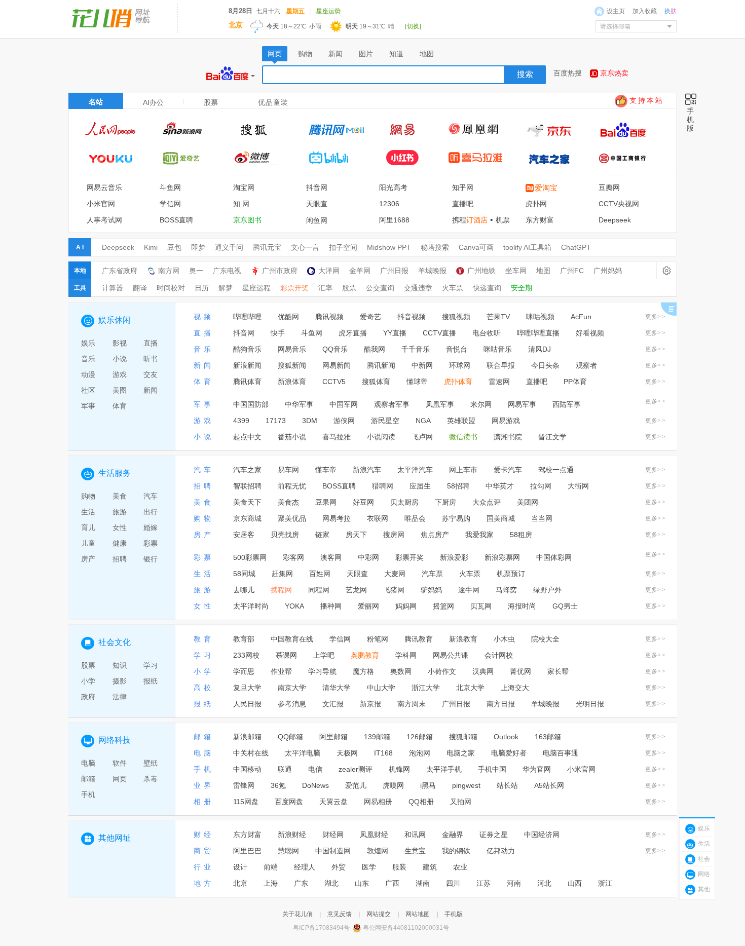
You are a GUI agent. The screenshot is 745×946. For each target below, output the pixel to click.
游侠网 (344, 421)
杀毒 (150, 779)
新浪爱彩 (454, 557)
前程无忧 (292, 486)
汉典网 (483, 671)
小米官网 (101, 204)
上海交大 (515, 688)
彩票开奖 (294, 288)
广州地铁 (481, 271)
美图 (120, 390)
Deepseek (615, 220)
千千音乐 (415, 349)
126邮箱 (419, 737)
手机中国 (492, 769)
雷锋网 (243, 785)
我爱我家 (479, 535)
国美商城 (501, 518)
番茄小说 (292, 437)
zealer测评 (355, 769)
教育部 (243, 639)
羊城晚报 (432, 271)
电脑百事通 (560, 753)
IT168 (383, 753)
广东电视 (227, 271)
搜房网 (393, 535)
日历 (202, 288)
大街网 (578, 486)
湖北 (331, 883)
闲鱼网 (316, 220)
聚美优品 (292, 518)
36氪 (278, 785)
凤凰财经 (374, 834)
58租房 (521, 535)
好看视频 (590, 333)
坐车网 (516, 271)
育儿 (88, 527)
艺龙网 (356, 590)
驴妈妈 (431, 590)
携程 (470, 220)
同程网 (318, 590)
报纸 (150, 681)
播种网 (331, 606)
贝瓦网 (481, 606)
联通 (285, 769)
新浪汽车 (367, 470)
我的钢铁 (456, 851)
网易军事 (522, 404)
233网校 (246, 655)
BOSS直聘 (176, 220)
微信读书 (463, 437)
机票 (503, 220)
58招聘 (458, 486)
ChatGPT (576, 247)
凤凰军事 (440, 404)
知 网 (241, 204)
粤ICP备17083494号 (321, 927)
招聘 (120, 559)
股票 (349, 288)
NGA (423, 421)
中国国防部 (251, 404)
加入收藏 (644, 11)
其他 (704, 889)
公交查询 (380, 288)
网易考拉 (336, 518)
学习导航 (322, 671)
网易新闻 (336, 365)
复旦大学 (247, 688)
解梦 (225, 288)
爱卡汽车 (508, 470)
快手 (278, 333)
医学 (369, 867)
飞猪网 (393, 590)
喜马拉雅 (336, 437)
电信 (315, 769)
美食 (120, 496)
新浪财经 (292, 834)
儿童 (88, 543)
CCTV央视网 (619, 204)
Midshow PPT (389, 247)
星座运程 (256, 288)
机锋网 (399, 769)
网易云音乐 (104, 187)
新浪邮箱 (247, 737)
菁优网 (520, 671)
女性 (120, 527)
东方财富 (540, 220)
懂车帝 (326, 470)
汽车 (150, 496)
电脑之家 (460, 753)
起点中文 (247, 437)
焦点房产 (435, 535)
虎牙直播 (353, 333)
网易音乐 (292, 349)
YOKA (294, 606)
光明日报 (590, 704)
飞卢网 (422, 437)
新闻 (150, 390)
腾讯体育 (247, 381)
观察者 (586, 365)
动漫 (88, 374)
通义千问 (229, 247)
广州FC (572, 271)
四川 (453, 883)
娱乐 (88, 343)
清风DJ (539, 349)
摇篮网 (443, 606)
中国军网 (343, 404)
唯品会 (415, 518)
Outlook (506, 737)
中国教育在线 (292, 639)
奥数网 (401, 671)
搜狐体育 (376, 381)
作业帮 (281, 671)
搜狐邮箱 (463, 737)
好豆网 (363, 502)
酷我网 (374, 349)
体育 (120, 406)
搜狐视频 (456, 317)
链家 (322, 535)
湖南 (423, 883)
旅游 (120, 512)
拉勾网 (540, 486)
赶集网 (282, 574)
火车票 (452, 288)
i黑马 (428, 785)
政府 (88, 697)
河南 (514, 883)
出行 (150, 512)
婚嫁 (150, 527)
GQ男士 (565, 606)
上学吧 (323, 655)
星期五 (295, 11)
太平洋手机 (444, 769)
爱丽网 (368, 606)
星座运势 (328, 11)
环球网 (459, 365)
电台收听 (486, 333)
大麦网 (394, 574)
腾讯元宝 (267, 247)
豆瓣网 (609, 187)
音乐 (88, 359)
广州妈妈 (607, 271)
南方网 (168, 271)
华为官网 (537, 769)
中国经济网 (542, 834)
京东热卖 (614, 73)
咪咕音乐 (497, 349)
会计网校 (499, 655)
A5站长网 (549, 785)
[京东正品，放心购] (554, 129)
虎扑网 (536, 204)
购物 (88, 496)
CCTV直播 (439, 333)
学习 (150, 665)
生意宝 (415, 851)
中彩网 (368, 557)
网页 (120, 779)
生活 (88, 512)
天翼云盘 (333, 802)
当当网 (541, 518)
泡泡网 (419, 753)
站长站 (507, 785)
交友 (150, 374)
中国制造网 (333, 851)
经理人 (304, 867)
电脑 (88, 763)
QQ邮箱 (290, 737)
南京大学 (292, 688)
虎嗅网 (393, 785)
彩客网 (293, 557)
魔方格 (363, 671)
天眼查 (316, 204)
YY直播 (394, 333)
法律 (120, 697)
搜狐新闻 (292, 365)
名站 (96, 102)
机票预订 (511, 574)
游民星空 (385, 421)
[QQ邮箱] (355, 130)
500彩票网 (250, 557)
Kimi (151, 247)
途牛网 (468, 590)
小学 (88, 681)
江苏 (483, 883)
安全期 (521, 288)
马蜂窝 (506, 590)
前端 (271, 867)
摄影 (120, 681)
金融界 (452, 834)
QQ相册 (421, 802)
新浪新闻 (247, 365)
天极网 (347, 753)
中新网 (422, 365)
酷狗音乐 (247, 349)
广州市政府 (279, 271)
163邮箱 (548, 737)
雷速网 (499, 381)
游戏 (120, 374)
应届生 (420, 486)
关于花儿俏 (297, 914)
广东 (301, 883)
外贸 (338, 867)
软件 (120, 763)
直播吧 (462, 204)
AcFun (581, 317)
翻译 (140, 288)
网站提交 (378, 914)
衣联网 (377, 518)
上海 (271, 883)
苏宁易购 (456, 518)
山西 (575, 883)
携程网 (281, 590)
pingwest (466, 785)
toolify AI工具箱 (527, 247)
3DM (309, 421)
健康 (120, 543)
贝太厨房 (404, 502)
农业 (460, 867)
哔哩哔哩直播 (538, 333)
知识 (120, 665)
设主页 (616, 11)
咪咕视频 (540, 317)
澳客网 (331, 557)
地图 (543, 271)
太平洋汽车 (415, 470)
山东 (362, 883)
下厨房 (445, 502)
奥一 (196, 271)
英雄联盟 (461, 421)
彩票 (150, 543)
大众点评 (486, 502)
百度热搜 (567, 73)
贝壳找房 (285, 535)
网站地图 (417, 914)
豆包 (174, 247)
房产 (88, 559)
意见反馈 (339, 914)
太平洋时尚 (251, 606)
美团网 (527, 502)
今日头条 (545, 365)
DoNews (315, 785)
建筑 (430, 867)
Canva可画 (476, 247)
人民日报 (247, 704)
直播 (150, 343)
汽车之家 (247, 470)
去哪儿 (243, 590)
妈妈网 (406, 606)
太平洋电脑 (302, 753)
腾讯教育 (418, 639)
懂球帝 (417, 381)
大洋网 (329, 271)
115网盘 (245, 802)
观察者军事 (391, 404)
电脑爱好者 (509, 753)
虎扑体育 (458, 381)
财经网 (333, 834)
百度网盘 (289, 802)
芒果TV (498, 317)
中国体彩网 (554, 557)
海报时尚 (522, 606)
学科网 (406, 655)
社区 (88, 390)
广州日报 (394, 271)
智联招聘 (247, 486)
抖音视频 (411, 317)
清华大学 (336, 688)
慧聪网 (288, 851)
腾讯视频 (329, 317)
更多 (655, 316)
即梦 (198, 247)
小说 (120, 359)
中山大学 (381, 688)
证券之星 (493, 834)
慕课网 (286, 655)
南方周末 (411, 704)
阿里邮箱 (333, 737)
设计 (240, 867)
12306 (389, 204)
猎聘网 (382, 486)
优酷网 (288, 317)
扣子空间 (343, 247)
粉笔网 (377, 639)
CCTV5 (334, 381)
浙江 (605, 883)
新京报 (370, 704)
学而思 (243, 671)
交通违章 (418, 288)
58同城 (244, 574)
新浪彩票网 (502, 557)
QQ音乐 (335, 349)
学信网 (170, 204)
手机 (88, 794)
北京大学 (470, 688)
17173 (276, 421)
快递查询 (487, 288)
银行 (150, 559)
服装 (399, 867)
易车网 (288, 470)
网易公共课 (450, 655)
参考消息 (292, 704)
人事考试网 (104, 220)
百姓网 (319, 574)
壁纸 (150, 763)
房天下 (356, 535)
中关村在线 (251, 753)
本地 (80, 270)
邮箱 (88, 779)
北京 (240, 883)
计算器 (112, 288)
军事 (88, 406)
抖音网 (316, 187)
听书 (150, 359)
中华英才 (500, 486)
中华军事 (299, 404)
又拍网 (460, 802)
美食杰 (288, 502)
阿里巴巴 (247, 851)
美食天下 (247, 502)
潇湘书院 (508, 437)
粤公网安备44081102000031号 (406, 927)
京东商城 (247, 518)
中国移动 (247, 769)
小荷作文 (442, 671)
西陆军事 (566, 404)
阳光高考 (393, 187)
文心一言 (305, 247)
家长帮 (558, 671)
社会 (704, 858)
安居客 (243, 535)
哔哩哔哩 (247, 317)
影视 (120, 343)
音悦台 (456, 349)
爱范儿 (355, 785)
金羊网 (359, 271)
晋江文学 (552, 437)
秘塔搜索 (435, 247)
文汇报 (333, 704)
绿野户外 (547, 590)
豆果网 (326, 502)
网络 (704, 874)
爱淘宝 (546, 188)
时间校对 (171, 288)
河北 (544, 883)
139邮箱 (377, 737)
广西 (392, 883)
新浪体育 (292, 381)
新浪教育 (463, 639)
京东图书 (247, 220)
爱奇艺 (370, 317)
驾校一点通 (556, 470)
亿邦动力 (501, 851)
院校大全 (545, 639)
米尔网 (481, 404)
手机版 (453, 914)
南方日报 (501, 704)
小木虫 (504, 639)
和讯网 (415, 834)
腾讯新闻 (381, 365)
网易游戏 (506, 421)
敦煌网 (377, 851)
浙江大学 (426, 688)
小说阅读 (381, 437)
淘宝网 (243, 187)
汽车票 (432, 574)
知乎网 (462, 187)
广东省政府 (119, 271)
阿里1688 (394, 220)
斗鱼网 (170, 187)
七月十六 (268, 11)
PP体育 (575, 381)
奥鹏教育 (365, 655)
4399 (241, 421)
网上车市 (463, 470)
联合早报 (501, 365)
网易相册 (378, 802)
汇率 (325, 288)
